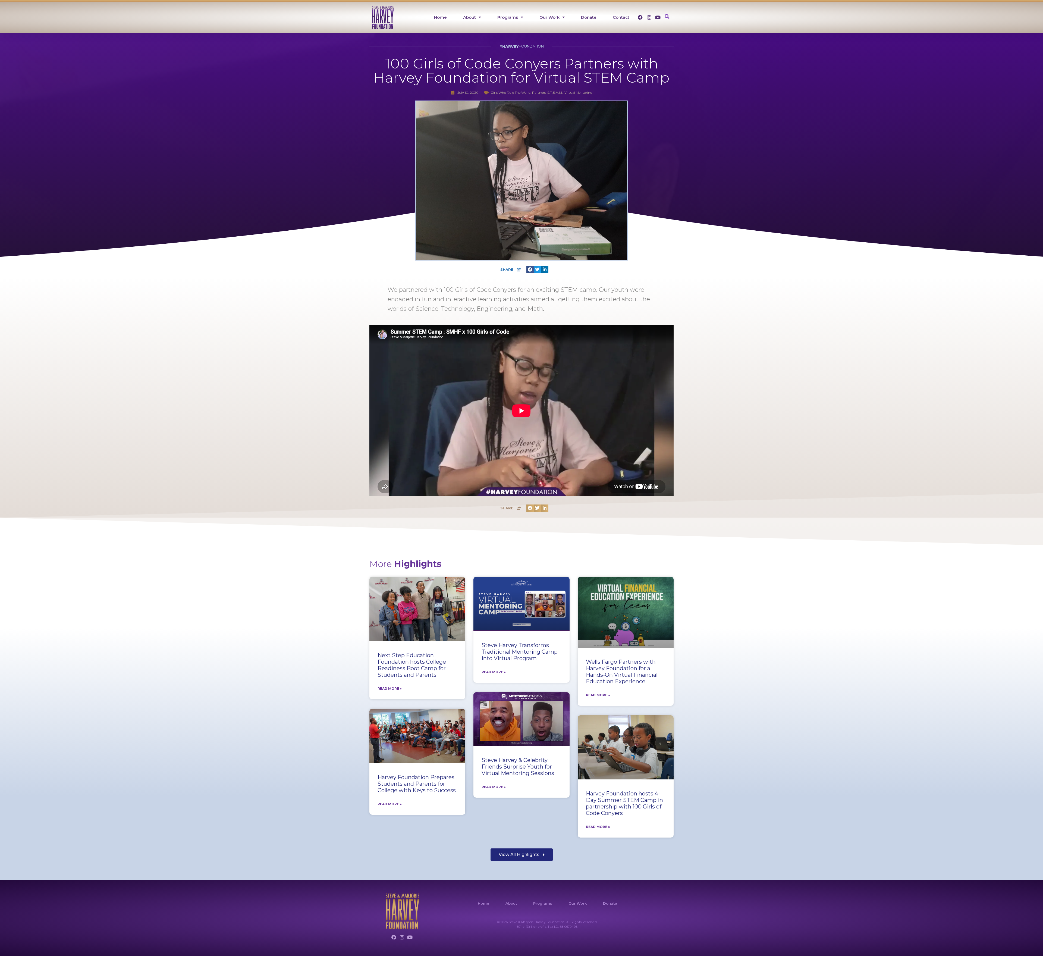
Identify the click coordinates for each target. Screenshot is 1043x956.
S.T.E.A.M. (555, 92)
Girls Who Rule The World (510, 92)
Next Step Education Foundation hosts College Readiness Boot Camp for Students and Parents (412, 665)
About (469, 17)
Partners (539, 92)
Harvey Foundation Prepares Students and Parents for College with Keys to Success (417, 784)
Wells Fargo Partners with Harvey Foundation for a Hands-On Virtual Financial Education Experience (622, 672)
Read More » (390, 689)
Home (440, 17)
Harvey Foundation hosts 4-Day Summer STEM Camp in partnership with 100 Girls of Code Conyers (624, 803)
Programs (507, 17)
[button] (667, 16)
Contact (621, 17)
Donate (588, 17)
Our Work (549, 17)
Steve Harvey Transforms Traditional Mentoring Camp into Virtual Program (520, 652)
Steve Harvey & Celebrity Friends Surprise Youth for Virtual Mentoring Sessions (518, 766)
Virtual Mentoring (578, 92)
